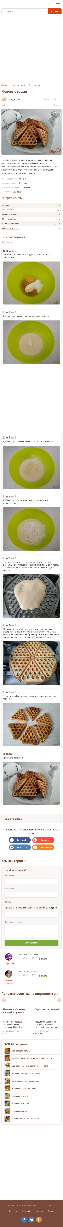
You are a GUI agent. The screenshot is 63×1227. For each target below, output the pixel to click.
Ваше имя (9, 875)
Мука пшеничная (9, 219)
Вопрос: (8, 901)
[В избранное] (60, 99)
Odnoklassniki (45, 847)
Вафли (37, 85)
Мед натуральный (9, 214)
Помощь (51, 1211)
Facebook (21, 840)
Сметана (5, 205)
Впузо (4, 85)
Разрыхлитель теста (10, 223)
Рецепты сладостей (20, 85)
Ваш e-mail (10, 888)
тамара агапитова (8, 982)
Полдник (17, 191)
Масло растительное (10, 228)
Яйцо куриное (8, 210)
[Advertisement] (31, 49)
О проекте (13, 1211)
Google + (45, 840)
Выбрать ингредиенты (43, 11)
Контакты (39, 1211)
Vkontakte (22, 847)
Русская (23, 183)
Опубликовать (31, 942)
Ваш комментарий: (14, 922)
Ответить (43, 958)
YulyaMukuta (9, 964)
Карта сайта (27, 1211)
